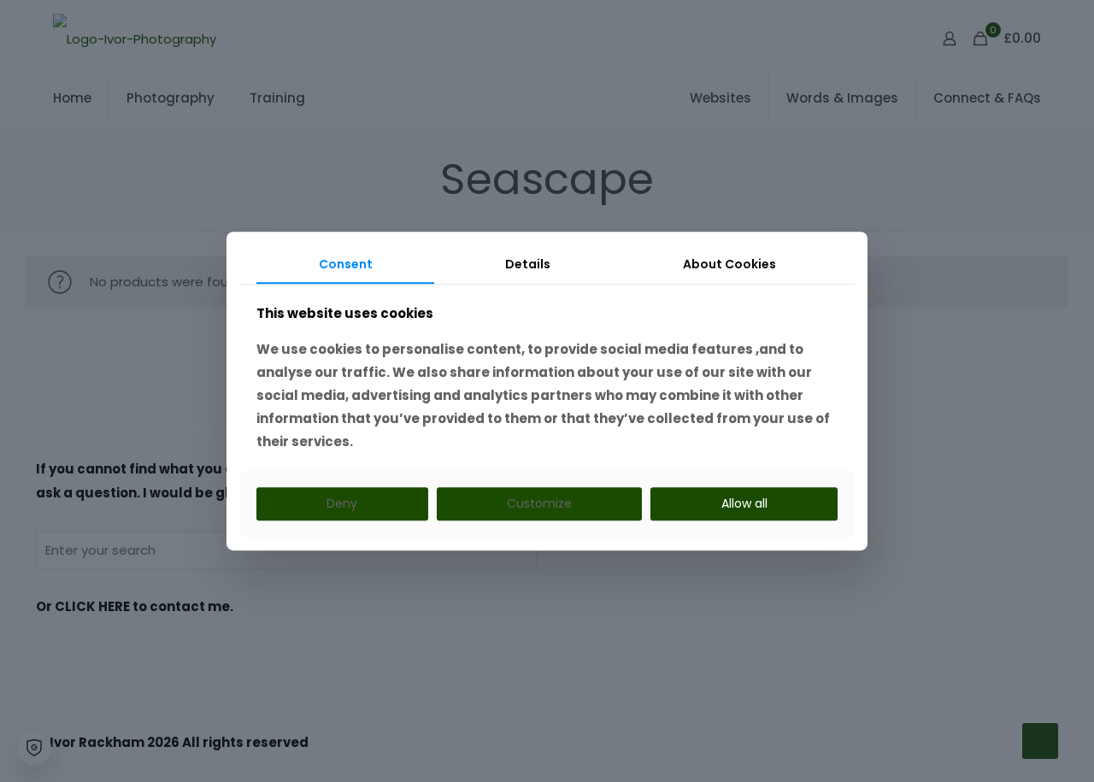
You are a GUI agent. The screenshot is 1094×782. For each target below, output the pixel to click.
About (729, 264)
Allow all (744, 504)
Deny (341, 504)
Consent (346, 264)
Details (527, 264)
